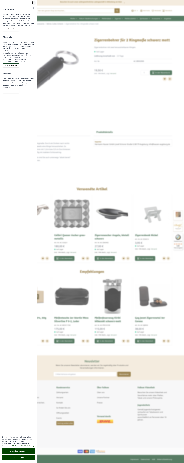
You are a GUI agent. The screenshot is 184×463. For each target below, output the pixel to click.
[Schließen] (34, 2)
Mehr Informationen (11, 29)
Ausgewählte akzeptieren (18, 451)
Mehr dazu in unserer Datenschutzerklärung (18, 445)
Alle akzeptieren (18, 457)
